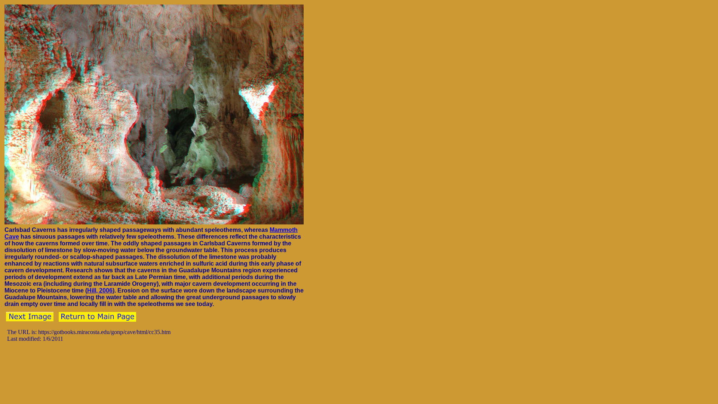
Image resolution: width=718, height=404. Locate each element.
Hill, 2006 (100, 290)
